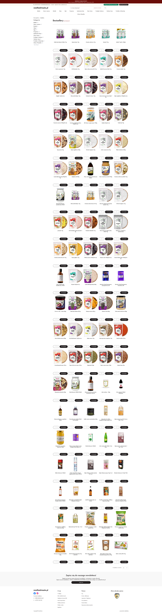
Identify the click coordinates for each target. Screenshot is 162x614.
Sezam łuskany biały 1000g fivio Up (120, 258)
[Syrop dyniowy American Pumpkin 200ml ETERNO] (60, 491)
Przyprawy (72, 11)
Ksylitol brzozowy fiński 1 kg (105, 69)
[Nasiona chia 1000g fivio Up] (105, 249)
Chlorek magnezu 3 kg (90, 149)
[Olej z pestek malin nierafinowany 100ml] (60, 276)
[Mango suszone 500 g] (90, 303)
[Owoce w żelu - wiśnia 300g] (60, 303)
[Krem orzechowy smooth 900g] (105, 168)
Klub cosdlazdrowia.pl (62, 596)
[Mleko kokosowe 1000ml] (60, 464)
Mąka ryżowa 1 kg (90, 338)
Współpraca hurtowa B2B (62, 598)
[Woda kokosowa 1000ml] (90, 437)
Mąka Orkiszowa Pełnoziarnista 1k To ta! (90, 473)
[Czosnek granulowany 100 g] (60, 356)
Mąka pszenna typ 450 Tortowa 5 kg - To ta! (120, 419)
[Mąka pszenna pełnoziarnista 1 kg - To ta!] (121, 437)
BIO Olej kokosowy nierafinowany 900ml (60, 204)
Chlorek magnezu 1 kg (120, 203)
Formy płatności (84, 600)
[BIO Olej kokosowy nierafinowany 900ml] (60, 195)
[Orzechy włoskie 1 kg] (121, 60)
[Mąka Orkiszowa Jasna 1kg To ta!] (105, 464)
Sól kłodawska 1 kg (75, 69)
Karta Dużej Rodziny (61, 600)
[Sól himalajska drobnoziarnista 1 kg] (75, 222)
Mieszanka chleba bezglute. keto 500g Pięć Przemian (105, 527)
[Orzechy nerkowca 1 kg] (90, 33)
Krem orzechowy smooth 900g (105, 176)
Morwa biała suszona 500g (60, 338)
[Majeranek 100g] (90, 356)
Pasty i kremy (89, 11)
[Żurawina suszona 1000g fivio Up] (60, 114)
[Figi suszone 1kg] (60, 141)
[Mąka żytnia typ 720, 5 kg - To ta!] (75, 518)
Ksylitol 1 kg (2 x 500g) (120, 42)
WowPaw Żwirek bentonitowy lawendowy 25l (121, 285)
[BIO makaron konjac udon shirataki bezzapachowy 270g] (105, 545)
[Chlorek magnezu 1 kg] (121, 195)
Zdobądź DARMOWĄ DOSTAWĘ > (111, 4)
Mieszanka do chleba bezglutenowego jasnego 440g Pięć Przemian (105, 420)
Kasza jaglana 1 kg (75, 257)
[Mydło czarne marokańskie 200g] (90, 410)
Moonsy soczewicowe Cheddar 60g (60, 554)
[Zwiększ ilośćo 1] (58, 50)
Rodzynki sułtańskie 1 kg (90, 230)
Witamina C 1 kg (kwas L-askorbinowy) (121, 231)
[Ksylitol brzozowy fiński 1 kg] (105, 60)
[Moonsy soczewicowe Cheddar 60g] (60, 545)
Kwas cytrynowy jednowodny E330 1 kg (106, 231)
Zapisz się (81, 582)
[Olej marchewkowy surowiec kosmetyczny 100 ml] (90, 383)
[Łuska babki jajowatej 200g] (90, 276)
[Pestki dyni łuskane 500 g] (75, 303)
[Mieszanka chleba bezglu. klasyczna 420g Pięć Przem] (121, 491)
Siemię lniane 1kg (120, 365)
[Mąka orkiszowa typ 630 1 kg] (90, 60)
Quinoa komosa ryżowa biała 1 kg (105, 96)
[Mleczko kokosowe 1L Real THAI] (121, 464)
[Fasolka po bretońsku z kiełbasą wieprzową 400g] (105, 491)
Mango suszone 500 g (90, 311)
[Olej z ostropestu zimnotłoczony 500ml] (90, 168)
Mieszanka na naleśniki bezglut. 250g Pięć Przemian (75, 500)
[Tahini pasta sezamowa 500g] (121, 303)
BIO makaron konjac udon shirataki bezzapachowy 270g (106, 554)
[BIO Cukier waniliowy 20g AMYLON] (90, 545)
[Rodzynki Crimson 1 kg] (90, 87)
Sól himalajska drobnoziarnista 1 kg (75, 231)
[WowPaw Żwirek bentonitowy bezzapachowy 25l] (105, 276)
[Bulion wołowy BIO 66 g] (121, 545)
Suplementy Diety (80, 11)
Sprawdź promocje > (124, 4)
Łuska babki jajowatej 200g (90, 284)
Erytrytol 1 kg (105, 42)
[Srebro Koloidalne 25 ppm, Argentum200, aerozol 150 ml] (75, 464)
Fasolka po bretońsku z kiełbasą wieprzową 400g (105, 500)
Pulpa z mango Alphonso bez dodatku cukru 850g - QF (75, 446)
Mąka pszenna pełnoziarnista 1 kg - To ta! (121, 446)
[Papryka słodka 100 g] (121, 329)
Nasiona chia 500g (106, 311)
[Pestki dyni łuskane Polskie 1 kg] (60, 33)
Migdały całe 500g (75, 176)
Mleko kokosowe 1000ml (60, 473)
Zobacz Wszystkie (81, 14)
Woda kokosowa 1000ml (90, 446)
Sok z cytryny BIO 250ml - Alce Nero (105, 446)
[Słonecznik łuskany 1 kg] (75, 87)
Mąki (65, 11)
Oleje (60, 11)
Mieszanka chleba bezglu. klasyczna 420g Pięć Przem (120, 500)
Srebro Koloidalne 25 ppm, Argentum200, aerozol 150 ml (75, 473)
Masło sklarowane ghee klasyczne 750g (60, 446)
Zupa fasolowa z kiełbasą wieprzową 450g (60, 527)
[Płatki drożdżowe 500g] (121, 141)
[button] (127, 568)
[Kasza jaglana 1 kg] (75, 249)
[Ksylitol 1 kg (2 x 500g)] (121, 33)
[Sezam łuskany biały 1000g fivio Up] (121, 249)
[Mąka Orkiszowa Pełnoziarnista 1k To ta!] (90, 464)
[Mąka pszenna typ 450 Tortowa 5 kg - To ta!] (121, 410)
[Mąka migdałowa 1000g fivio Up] (121, 87)
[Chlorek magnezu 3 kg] (90, 141)
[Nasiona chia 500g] (105, 303)
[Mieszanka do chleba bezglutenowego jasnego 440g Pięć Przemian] (105, 410)
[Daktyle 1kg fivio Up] (105, 114)
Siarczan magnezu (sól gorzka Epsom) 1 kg (106, 204)
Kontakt (52, 4)
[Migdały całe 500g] (75, 168)
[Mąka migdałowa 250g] (75, 141)
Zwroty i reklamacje (85, 596)
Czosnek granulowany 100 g (60, 365)
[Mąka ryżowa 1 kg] (90, 329)
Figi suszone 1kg (60, 149)
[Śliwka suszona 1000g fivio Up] (90, 249)
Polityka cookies (60, 605)
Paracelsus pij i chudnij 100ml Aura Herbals (75, 419)
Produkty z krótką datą (120, 11)
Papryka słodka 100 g (121, 338)
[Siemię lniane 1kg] (121, 356)
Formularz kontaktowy (38, 596)
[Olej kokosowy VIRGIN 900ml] (75, 383)
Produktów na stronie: (117, 567)
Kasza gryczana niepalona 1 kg (105, 338)
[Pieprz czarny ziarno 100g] (105, 356)
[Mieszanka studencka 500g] (60, 383)
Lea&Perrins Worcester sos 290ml (90, 500)
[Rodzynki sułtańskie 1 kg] (90, 222)
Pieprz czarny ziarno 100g (105, 365)
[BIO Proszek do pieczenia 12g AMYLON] (75, 545)
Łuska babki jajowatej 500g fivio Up (60, 177)
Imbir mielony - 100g (106, 392)
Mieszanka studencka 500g (60, 392)
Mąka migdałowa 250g (75, 149)
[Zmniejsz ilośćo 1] (54, 50)
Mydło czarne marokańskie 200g (90, 419)
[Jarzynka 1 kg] (60, 222)
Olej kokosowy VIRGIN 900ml (75, 392)
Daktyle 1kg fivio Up (106, 123)
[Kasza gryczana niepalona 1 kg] (105, 329)
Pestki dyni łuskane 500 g (75, 311)
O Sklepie (59, 593)
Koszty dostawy (84, 602)
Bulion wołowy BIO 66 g (121, 553)
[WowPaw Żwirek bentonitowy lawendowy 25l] (121, 276)
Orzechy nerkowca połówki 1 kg (120, 176)
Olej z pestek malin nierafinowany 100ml (60, 285)
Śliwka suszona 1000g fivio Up (90, 257)
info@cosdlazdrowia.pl (46, 4)
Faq (82, 593)
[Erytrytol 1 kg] (105, 33)
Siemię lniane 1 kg (75, 42)
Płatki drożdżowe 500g (121, 149)
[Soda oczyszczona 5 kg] (105, 141)
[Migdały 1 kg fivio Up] (60, 87)
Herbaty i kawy (110, 11)
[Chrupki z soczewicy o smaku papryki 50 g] (90, 518)
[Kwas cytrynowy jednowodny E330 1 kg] (105, 222)
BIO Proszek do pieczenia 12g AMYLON (75, 554)
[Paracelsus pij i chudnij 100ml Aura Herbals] (75, 410)
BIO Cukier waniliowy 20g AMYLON (90, 554)
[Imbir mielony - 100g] (105, 383)
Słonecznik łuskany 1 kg (75, 96)
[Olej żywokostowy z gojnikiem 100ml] (60, 410)
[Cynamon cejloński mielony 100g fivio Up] (75, 114)
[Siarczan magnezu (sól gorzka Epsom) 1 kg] (105, 195)
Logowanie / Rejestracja (86, 598)
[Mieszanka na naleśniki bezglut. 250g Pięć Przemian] (75, 491)
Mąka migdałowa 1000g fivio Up (120, 96)
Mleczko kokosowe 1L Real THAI (121, 473)
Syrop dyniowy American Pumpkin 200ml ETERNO (60, 500)
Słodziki (54, 11)
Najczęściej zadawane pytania (87, 605)
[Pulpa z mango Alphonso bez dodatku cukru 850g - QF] (75, 437)
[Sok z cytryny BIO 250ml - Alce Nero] (105, 437)
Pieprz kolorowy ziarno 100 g (75, 365)
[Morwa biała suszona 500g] (60, 329)
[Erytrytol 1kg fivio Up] (75, 276)
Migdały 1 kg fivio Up (60, 96)
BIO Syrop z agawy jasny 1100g (90, 123)
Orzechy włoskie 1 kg (121, 69)
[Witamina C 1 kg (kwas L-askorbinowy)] (121, 222)
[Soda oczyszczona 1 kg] (60, 60)
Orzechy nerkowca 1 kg (90, 42)
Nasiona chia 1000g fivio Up (106, 257)
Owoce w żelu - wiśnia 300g (60, 311)
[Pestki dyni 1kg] (121, 114)
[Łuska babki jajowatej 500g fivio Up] (60, 168)
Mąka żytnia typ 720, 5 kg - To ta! (75, 526)
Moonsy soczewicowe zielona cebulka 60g (121, 527)
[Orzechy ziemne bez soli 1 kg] (90, 195)
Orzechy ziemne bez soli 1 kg (91, 203)
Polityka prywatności (61, 602)
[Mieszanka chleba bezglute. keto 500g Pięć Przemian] (105, 518)
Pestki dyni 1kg (121, 122)
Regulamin (59, 607)
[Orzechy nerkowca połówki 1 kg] (121, 168)
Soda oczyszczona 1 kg (60, 69)
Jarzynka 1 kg (60, 230)
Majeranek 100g (90, 365)
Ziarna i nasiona (46, 11)
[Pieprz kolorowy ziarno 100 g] (75, 356)
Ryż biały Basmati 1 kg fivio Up (75, 338)
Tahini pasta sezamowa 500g (121, 311)
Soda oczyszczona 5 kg (106, 149)
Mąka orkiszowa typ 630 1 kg (91, 69)
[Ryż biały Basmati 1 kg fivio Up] (75, 329)
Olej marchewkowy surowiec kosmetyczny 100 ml (90, 393)
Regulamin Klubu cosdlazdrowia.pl (61, 4)
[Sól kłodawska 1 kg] (75, 60)
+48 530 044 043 (37, 4)
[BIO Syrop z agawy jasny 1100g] (90, 114)
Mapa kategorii (36, 44)
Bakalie (38, 11)
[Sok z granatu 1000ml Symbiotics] (121, 383)
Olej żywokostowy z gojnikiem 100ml (60, 419)
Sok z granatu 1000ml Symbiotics (120, 393)
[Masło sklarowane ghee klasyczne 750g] (60, 437)
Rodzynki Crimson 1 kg (90, 96)
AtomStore (126, 611)
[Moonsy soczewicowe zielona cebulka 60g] (121, 518)
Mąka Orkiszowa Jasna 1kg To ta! (105, 473)
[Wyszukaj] (105, 8)
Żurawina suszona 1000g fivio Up (60, 122)
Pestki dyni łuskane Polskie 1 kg (60, 42)
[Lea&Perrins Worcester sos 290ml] (90, 491)
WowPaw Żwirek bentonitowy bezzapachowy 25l (106, 285)
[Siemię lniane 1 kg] (75, 33)
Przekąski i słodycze (100, 11)
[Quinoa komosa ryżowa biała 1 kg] (105, 87)
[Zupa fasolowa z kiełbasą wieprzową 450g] (60, 518)
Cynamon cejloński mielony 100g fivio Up (75, 123)
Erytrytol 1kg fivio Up (75, 284)
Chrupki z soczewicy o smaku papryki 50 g (91, 527)
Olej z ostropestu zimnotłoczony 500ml (90, 177)
